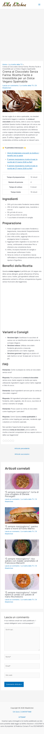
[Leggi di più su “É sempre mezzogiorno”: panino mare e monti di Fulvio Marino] (22, 515)
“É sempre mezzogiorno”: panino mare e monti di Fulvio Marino (21, 527)
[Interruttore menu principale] (39, 4)
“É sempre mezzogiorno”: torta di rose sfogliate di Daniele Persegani (21, 494)
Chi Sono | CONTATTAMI (22, 712)
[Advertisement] (22, 38)
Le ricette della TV (27, 85)
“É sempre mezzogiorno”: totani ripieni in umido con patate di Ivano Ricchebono (21, 594)
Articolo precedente (22, 448)
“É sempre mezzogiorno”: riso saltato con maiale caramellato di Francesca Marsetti (21, 560)
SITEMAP (22, 717)
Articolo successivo (22, 454)
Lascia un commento (10, 85)
